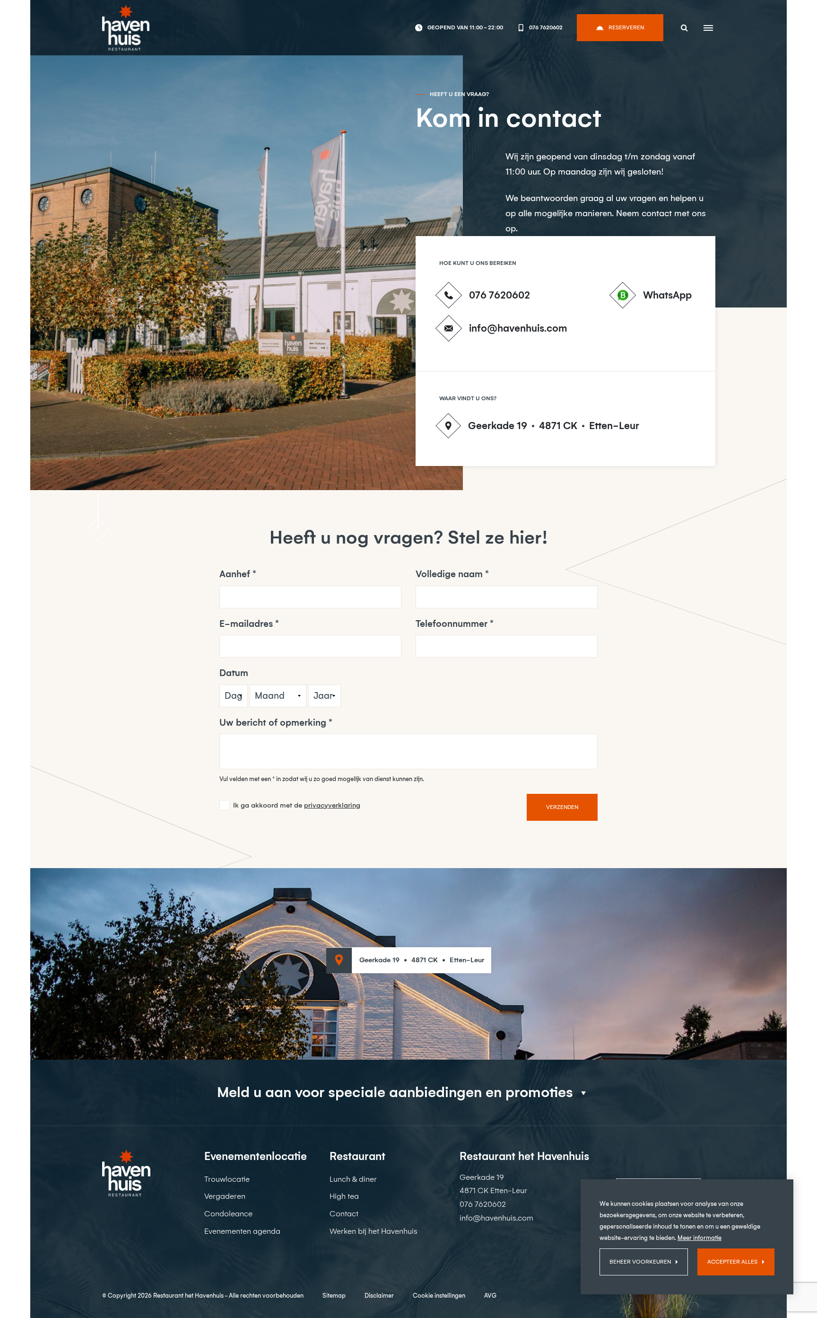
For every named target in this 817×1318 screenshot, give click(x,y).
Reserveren (626, 27)
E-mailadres (246, 623)
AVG (490, 1295)
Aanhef (234, 574)
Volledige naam (449, 574)
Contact (344, 1213)
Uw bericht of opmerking (272, 722)
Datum (233, 673)
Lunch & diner (353, 1179)
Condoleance (228, 1213)
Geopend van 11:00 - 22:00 (465, 27)
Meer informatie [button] (699, 1237)
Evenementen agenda (242, 1231)
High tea (344, 1196)
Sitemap (334, 1295)
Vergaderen (224, 1196)
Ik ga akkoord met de (296, 805)
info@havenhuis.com (518, 328)
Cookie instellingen (439, 1295)
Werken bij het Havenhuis (373, 1231)
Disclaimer (379, 1295)
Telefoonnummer (451, 623)
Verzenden (562, 807)
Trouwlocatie (227, 1179)
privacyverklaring (332, 805)
